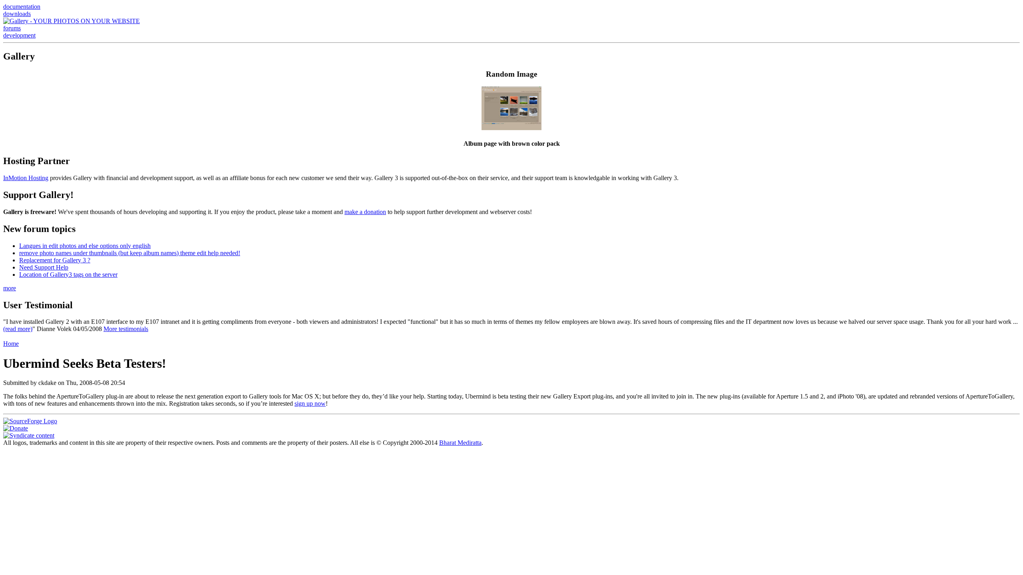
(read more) (17, 328)
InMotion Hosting (25, 177)
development (19, 35)
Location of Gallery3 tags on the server (68, 274)
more (9, 288)
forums (12, 28)
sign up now (310, 403)
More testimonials (125, 328)
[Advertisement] (511, 336)
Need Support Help (43, 267)
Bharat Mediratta (460, 442)
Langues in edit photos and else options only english (85, 245)
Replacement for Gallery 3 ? (54, 260)
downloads (17, 13)
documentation (21, 6)
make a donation (365, 211)
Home (11, 343)
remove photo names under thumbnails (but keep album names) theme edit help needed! (129, 253)
